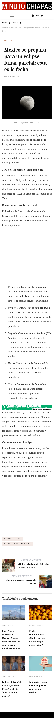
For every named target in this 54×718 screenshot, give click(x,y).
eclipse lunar (12, 539)
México (8, 41)
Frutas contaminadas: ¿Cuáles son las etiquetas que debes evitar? (37, 638)
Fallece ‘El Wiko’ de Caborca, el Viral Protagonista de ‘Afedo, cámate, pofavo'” (12, 689)
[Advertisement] (27, 257)
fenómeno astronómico (17, 544)
